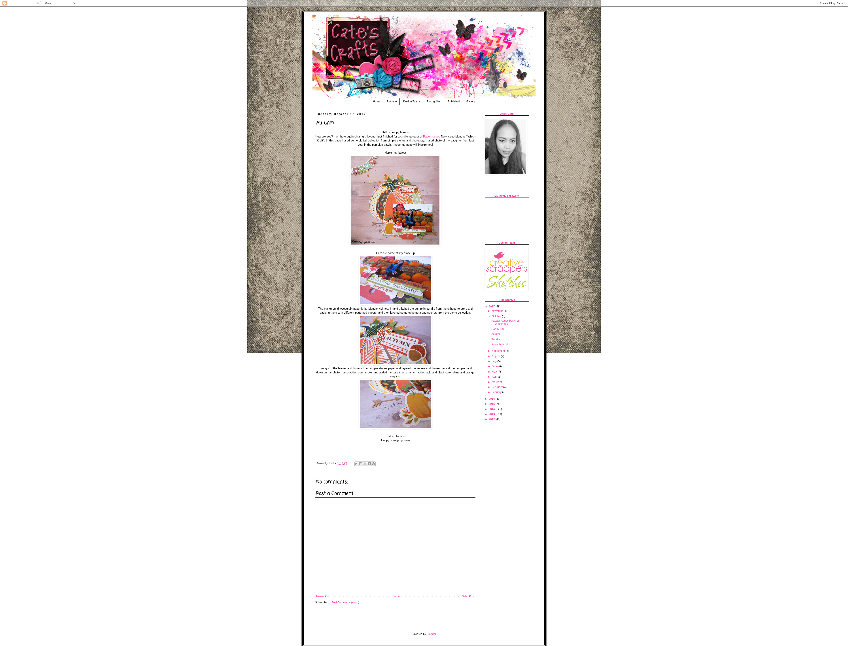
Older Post (468, 596)
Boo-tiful (496, 339)
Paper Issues (431, 136)
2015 (492, 403)
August (496, 356)
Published (454, 101)
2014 (492, 409)
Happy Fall (497, 329)
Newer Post (323, 596)
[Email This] (356, 463)
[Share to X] (365, 463)
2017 (492, 306)
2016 (492, 398)
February (497, 387)
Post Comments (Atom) (345, 602)
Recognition (434, 101)
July (494, 361)
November (498, 311)
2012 (492, 419)
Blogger (431, 634)
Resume (392, 101)
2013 (492, 414)
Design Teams (411, 101)
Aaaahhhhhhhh (500, 344)
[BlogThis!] (361, 463)
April (495, 376)
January (497, 392)
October (497, 316)
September (499, 350)
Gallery (470, 101)
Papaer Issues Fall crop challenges (505, 322)
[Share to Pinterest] (373, 463)
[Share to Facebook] (369, 463)
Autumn (496, 334)
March (496, 382)
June (495, 366)
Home (376, 101)
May (495, 371)
